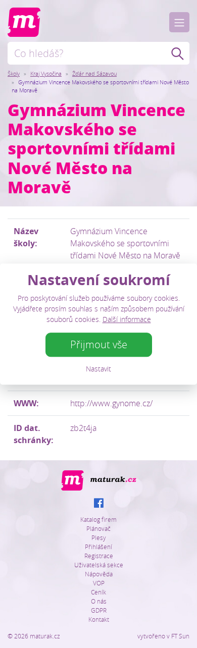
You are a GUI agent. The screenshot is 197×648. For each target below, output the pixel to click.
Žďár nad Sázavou (94, 73)
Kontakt (98, 619)
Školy (14, 73)
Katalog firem (98, 519)
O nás (99, 601)
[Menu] (179, 22)
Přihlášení (98, 547)
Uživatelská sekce (98, 565)
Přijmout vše (98, 344)
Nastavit (98, 368)
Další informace (127, 319)
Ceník (98, 592)
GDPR (99, 610)
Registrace (98, 556)
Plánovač (98, 528)
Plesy (98, 537)
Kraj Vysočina (46, 73)
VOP (99, 583)
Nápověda (99, 574)
